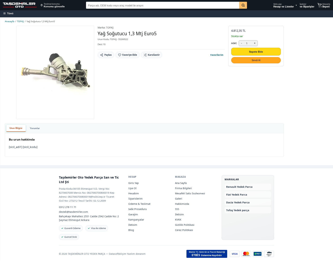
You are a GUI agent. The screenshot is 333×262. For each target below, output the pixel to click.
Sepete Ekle (256, 51)
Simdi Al (256, 60)
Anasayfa (9, 21)
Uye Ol (132, 188)
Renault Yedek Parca (239, 186)
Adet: (234, 43)
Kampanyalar (136, 219)
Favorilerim (216, 54)
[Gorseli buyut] (55, 72)
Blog (131, 230)
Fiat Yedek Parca (236, 194)
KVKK (178, 219)
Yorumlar (35, 128)
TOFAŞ (20, 21)
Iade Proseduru (137, 209)
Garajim (133, 214)
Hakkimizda (182, 203)
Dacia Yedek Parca (238, 202)
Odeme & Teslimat (139, 203)
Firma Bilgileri (183, 188)
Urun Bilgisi (16, 128)
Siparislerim (135, 198)
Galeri (178, 198)
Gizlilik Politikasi (184, 224)
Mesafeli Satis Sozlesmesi (190, 193)
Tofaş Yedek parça (237, 210)
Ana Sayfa (181, 183)
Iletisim (132, 224)
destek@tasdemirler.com (73, 211)
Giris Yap (133, 183)
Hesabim (133, 193)
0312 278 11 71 (67, 207)
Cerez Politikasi (184, 230)
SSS (177, 209)
